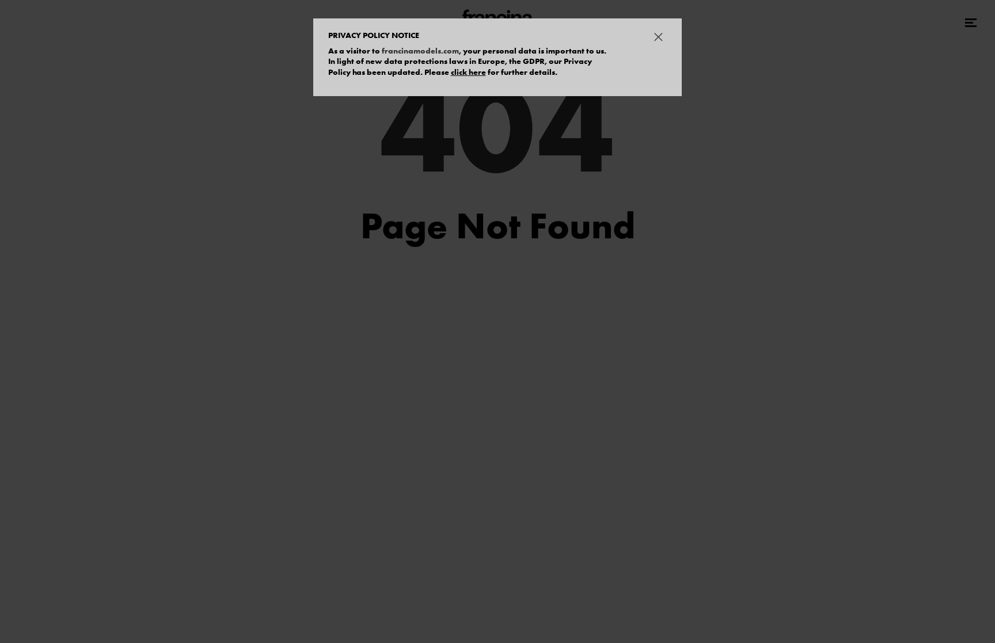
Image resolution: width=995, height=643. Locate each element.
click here (468, 72)
